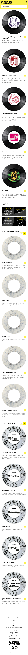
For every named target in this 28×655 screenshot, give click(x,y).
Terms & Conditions (14, 636)
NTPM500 (5, 190)
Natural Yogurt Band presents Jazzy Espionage (12, 37)
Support (14, 625)
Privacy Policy (14, 635)
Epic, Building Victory (8, 490)
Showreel (14, 622)
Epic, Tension (6, 526)
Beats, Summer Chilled (8, 562)
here (21, 627)
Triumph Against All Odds (9, 410)
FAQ (14, 623)
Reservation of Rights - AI (14, 638)
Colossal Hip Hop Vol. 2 (9, 75)
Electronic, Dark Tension (9, 452)
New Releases (6, 336)
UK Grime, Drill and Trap (9, 372)
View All (23, 233)
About (14, 620)
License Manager (14, 632)
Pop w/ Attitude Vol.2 (8, 152)
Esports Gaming (7, 262)
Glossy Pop (5, 300)
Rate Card (14, 630)
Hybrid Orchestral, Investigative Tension (11, 599)
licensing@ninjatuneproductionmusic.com (14, 617)
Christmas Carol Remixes (9, 113)
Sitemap (14, 633)
